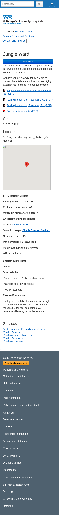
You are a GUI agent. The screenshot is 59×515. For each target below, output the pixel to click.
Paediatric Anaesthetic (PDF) (22, 111)
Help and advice (12, 383)
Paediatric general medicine (18, 335)
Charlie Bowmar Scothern (36, 230)
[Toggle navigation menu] (52, 4)
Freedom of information (15, 434)
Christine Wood (20, 224)
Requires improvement (16, 363)
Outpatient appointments (16, 376)
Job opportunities (12, 462)
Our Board (8, 426)
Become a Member (13, 419)
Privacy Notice (11, 448)
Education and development (18, 477)
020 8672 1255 (23, 31)
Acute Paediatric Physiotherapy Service (24, 329)
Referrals (8, 506)
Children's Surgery (13, 338)
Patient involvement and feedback (21, 405)
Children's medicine (13, 332)
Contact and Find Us (14, 40)
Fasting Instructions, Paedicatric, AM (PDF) (30, 99)
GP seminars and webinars (17, 498)
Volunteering (10, 470)
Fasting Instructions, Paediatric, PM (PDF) (29, 105)
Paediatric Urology (13, 341)
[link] (24, 20)
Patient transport (12, 398)
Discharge (8, 491)
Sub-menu (28, 61)
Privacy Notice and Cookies (18, 36)
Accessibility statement (15, 441)
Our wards (8, 390)
